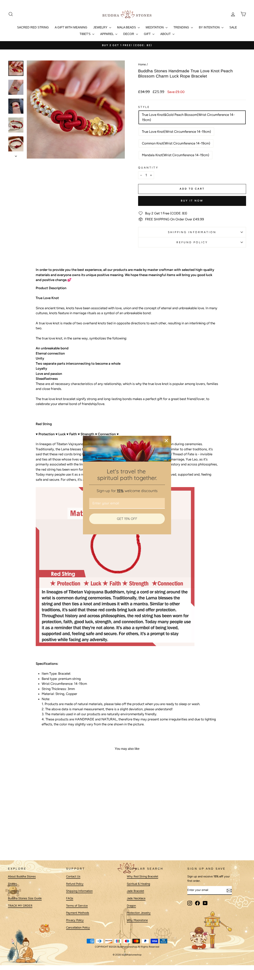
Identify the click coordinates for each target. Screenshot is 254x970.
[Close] (166, 440)
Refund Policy (192, 242)
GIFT (147, 34)
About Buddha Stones (22, 876)
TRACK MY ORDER (20, 905)
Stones (12, 884)
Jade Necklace (136, 898)
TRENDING (181, 27)
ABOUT (165, 34)
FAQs (69, 898)
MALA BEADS (127, 27)
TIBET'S (85, 34)
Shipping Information (79, 891)
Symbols (13, 891)
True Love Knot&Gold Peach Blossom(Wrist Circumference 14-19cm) (188, 117)
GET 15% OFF (127, 518)
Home (142, 64)
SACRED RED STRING (33, 27)
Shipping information (192, 232)
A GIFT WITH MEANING (71, 27)
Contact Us (73, 876)
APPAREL (107, 34)
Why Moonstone (137, 920)
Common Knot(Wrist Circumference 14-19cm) (176, 143)
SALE (233, 27)
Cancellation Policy (78, 927)
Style (144, 107)
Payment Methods (77, 913)
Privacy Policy (75, 920)
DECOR (129, 34)
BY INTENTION (209, 27)
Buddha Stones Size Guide (25, 898)
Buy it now (192, 200)
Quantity (148, 167)
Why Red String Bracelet (142, 876)
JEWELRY (100, 27)
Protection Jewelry (139, 913)
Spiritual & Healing (138, 884)
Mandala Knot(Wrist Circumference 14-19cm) (175, 155)
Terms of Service (77, 905)
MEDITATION (155, 27)
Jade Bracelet (135, 891)
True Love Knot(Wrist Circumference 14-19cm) (176, 132)
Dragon (131, 905)
